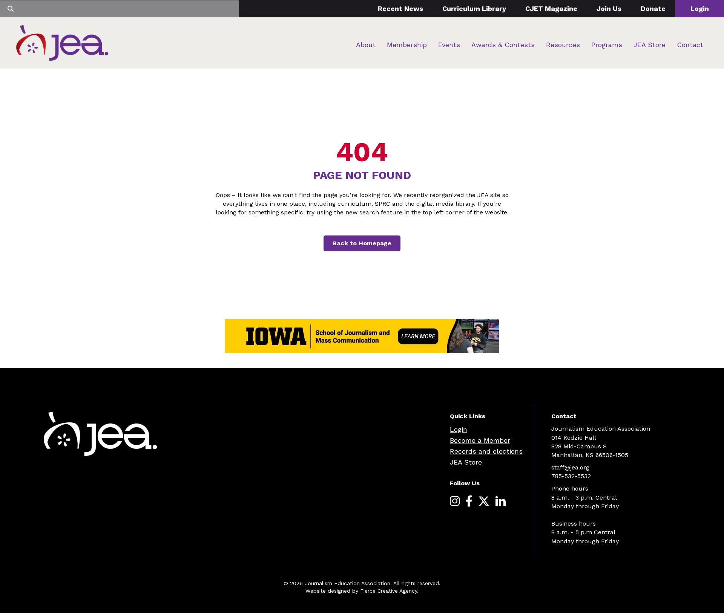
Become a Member (480, 440)
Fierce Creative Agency (388, 591)
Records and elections (486, 451)
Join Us (609, 8)
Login (699, 8)
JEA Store (650, 45)
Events (449, 45)
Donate (653, 8)
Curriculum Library (474, 8)
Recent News (400, 8)
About (366, 45)
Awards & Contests (503, 45)
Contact (690, 45)
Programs (606, 45)
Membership (407, 45)
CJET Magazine (551, 8)
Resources (563, 45)
